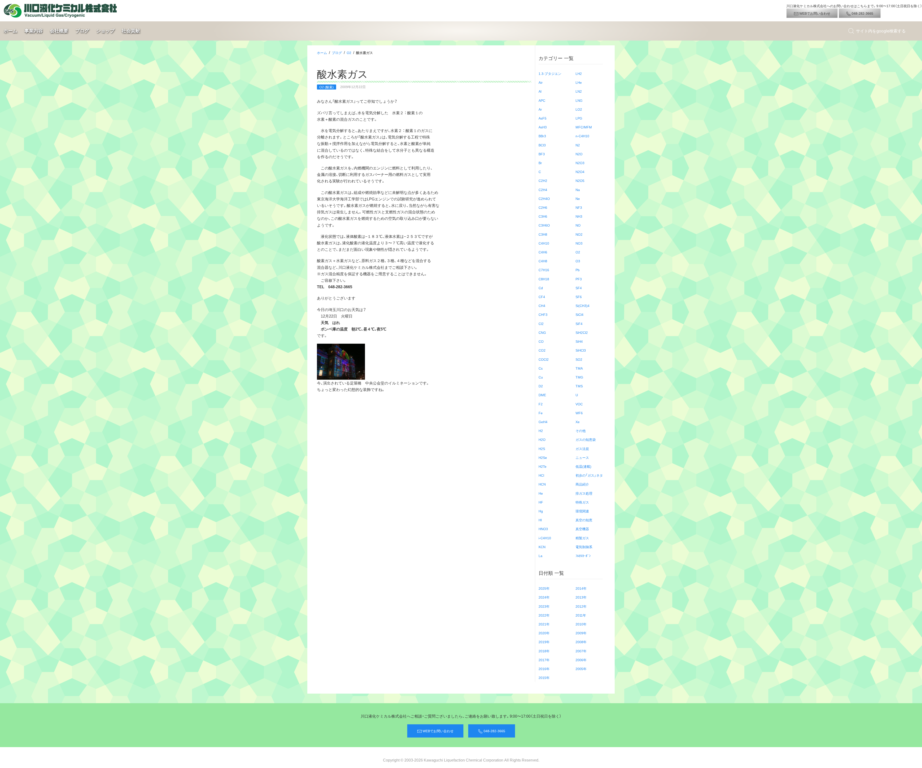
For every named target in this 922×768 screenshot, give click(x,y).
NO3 (579, 243)
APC (542, 100)
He (541, 493)
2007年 (581, 650)
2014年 (581, 588)
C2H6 (543, 207)
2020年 (544, 632)
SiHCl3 (581, 350)
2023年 (544, 606)
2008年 (581, 641)
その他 (581, 430)
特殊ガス (582, 502)
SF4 (579, 287)
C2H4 (543, 189)
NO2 (579, 234)
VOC (579, 404)
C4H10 (544, 243)
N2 (578, 145)
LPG (579, 118)
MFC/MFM (584, 127)
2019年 (544, 641)
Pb (578, 269)
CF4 (542, 296)
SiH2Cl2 (582, 332)
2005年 (581, 668)
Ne (578, 198)
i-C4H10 (545, 537)
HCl (541, 475)
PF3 (579, 278)
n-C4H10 (582, 135)
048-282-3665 (862, 13)
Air (541, 82)
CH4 (542, 305)
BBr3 (542, 135)
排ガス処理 (584, 493)
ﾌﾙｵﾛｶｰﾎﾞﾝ (583, 555)
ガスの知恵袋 (586, 439)
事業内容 (33, 31)
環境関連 (582, 511)
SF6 (579, 296)
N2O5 (580, 180)
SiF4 (579, 323)
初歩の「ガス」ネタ (589, 475)
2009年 (581, 632)
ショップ (105, 31)
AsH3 (543, 127)
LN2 (579, 91)
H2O (542, 439)
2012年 (581, 606)
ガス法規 (582, 448)
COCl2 (544, 359)
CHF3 (543, 314)
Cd (541, 287)
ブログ (82, 31)
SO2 (579, 359)
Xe (578, 421)
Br (540, 162)
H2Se (543, 457)
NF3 (579, 207)
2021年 (544, 624)
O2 (349, 52)
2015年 (544, 677)
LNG (579, 100)
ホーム (10, 31)
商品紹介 (582, 484)
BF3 (542, 153)
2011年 (581, 615)
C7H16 (544, 269)
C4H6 (543, 252)
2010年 (581, 624)
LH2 (579, 73)
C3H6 (543, 216)
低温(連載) (583, 466)
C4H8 (543, 260)
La (540, 555)
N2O (579, 153)
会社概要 (59, 31)
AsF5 (542, 118)
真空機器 (582, 528)
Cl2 (541, 323)
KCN (542, 546)
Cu (541, 377)
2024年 (544, 597)
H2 (541, 430)
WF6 (579, 412)
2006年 (581, 659)
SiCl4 (579, 314)
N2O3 (580, 162)
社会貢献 (131, 31)
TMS (579, 386)
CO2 (542, 350)
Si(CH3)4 (582, 305)
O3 (578, 260)
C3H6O (544, 225)
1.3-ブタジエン (550, 73)
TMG (579, 377)
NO (578, 225)
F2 (541, 404)
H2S (542, 448)
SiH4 (579, 341)
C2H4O (544, 198)
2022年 (544, 615)
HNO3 (543, 528)
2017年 (544, 659)
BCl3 (542, 145)
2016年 (544, 668)
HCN (542, 484)
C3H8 (543, 234)
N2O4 (580, 171)
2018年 (544, 650)
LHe (579, 82)
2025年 (544, 588)
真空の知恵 (584, 519)
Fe (541, 412)
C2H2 (543, 180)
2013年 (581, 597)
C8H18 (544, 278)
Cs (541, 368)
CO (541, 341)
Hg (541, 511)
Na (578, 189)
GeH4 (543, 421)
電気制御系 (584, 546)
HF (541, 502)
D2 (541, 386)
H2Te (542, 466)
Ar (540, 109)
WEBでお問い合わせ (814, 13)
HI (540, 519)
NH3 (579, 216)
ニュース (582, 457)
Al (540, 91)
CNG (542, 332)
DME (542, 394)
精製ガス (582, 537)
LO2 (579, 109)
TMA (579, 368)
